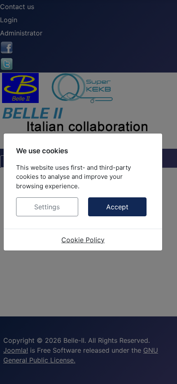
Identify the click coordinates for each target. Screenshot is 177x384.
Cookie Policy (83, 240)
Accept (117, 207)
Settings (47, 207)
